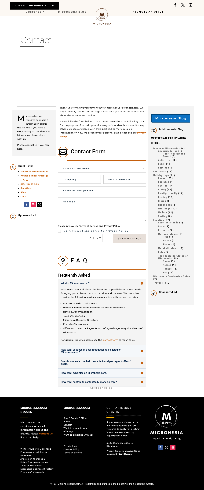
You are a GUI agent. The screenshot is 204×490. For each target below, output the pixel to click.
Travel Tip (159, 282)
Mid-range (164, 208)
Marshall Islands (168, 248)
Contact (25, 196)
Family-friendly (167, 193)
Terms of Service (72, 452)
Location (158, 220)
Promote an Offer (148, 12)
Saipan (167, 240)
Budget (162, 178)
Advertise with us (30, 184)
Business (163, 181)
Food (161, 163)
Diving (162, 189)
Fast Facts (159, 171)
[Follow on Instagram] (190, 5)
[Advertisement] (102, 78)
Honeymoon (165, 204)
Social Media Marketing (118, 443)
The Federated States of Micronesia (173, 257)
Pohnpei (168, 268)
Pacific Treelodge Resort (174, 155)
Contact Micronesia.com (34, 5)
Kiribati (163, 230)
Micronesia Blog (72, 12)
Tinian (167, 244)
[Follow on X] (183, 5)
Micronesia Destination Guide (171, 276)
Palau (161, 252)
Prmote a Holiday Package (34, 175)
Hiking (162, 201)
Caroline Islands (168, 222)
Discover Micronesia (166, 148)
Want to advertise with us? (78, 435)
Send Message (130, 238)
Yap (165, 272)
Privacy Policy (117, 231)
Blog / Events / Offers (75, 418)
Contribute (26, 188)
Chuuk (166, 261)
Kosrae (167, 265)
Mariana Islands (168, 234)
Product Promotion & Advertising (123, 451)
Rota (165, 236)
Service (163, 167)
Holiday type (161, 175)
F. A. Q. (24, 180)
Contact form (110, 339)
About (24, 192)
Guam (161, 226)
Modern (162, 212)
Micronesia (35, 12)
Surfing (162, 216)
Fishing (162, 197)
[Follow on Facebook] (175, 5)
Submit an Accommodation (34, 171)
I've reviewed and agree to (95, 231)
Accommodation (168, 151)
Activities (164, 160)
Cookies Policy (71, 449)
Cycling (163, 185)
